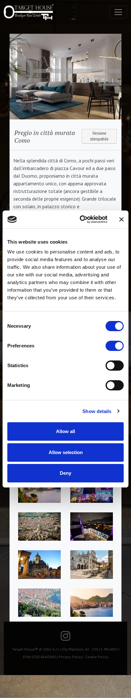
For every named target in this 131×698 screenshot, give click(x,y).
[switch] (115, 346)
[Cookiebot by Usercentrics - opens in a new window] (81, 219)
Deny (65, 473)
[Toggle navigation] (118, 12)
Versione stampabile (99, 136)
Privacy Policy (71, 656)
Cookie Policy (96, 656)
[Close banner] (121, 219)
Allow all (65, 431)
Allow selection (66, 452)
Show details (96, 411)
